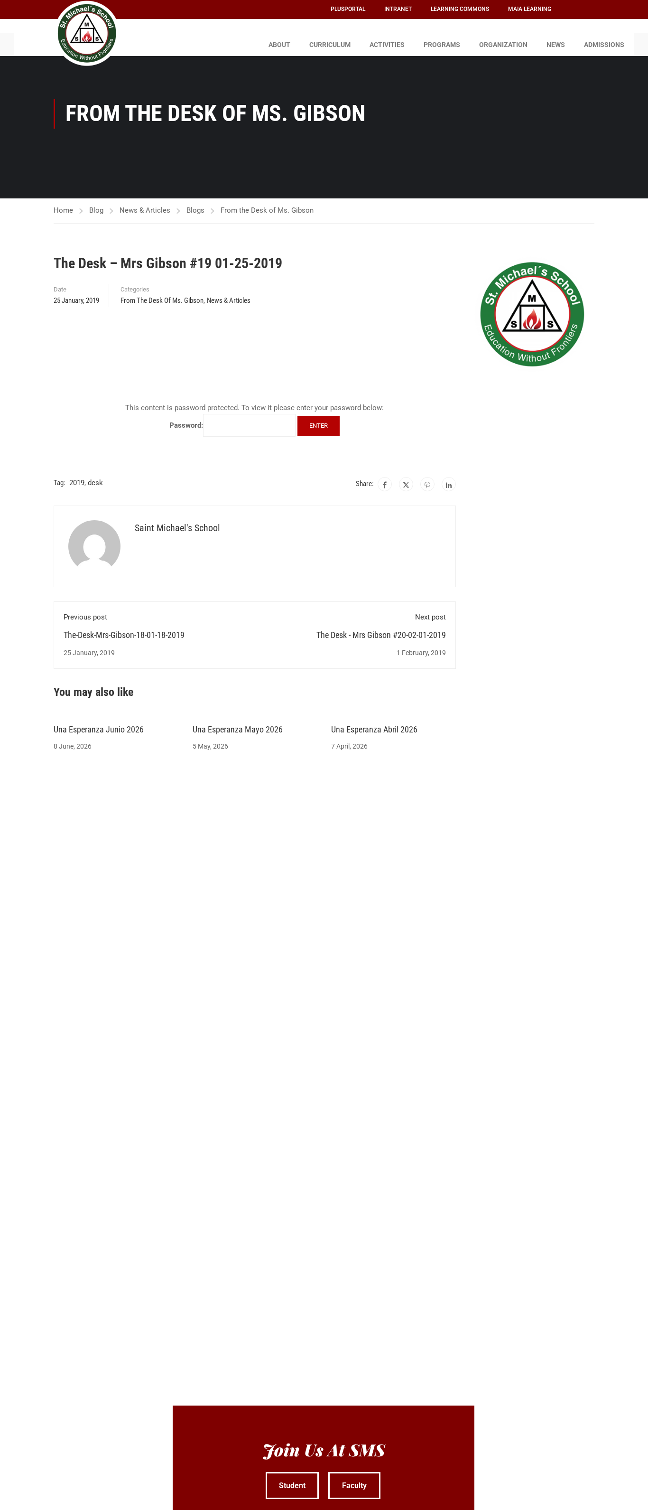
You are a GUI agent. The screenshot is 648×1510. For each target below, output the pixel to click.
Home (63, 210)
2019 (76, 482)
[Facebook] (385, 484)
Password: (186, 425)
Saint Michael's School (177, 528)
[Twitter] (406, 484)
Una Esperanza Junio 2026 (99, 729)
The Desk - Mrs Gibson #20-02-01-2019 (381, 635)
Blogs (195, 210)
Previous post (85, 617)
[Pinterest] (427, 484)
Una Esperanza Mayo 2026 (238, 729)
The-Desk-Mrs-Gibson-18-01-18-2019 (124, 635)
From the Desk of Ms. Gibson (267, 210)
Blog (96, 210)
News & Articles (145, 210)
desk (95, 482)
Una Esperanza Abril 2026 (374, 729)
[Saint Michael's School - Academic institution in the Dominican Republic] (87, 33)
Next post (430, 617)
